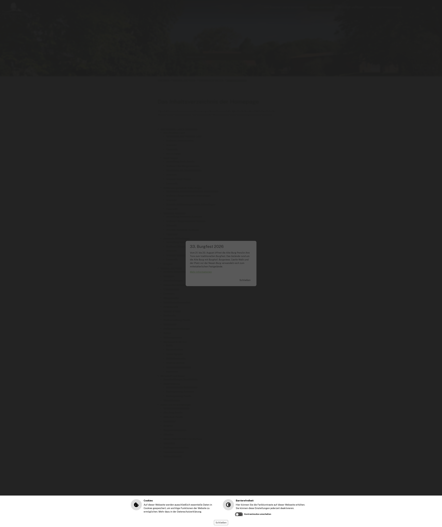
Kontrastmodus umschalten (257, 514)
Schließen (221, 522)
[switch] (239, 514)
